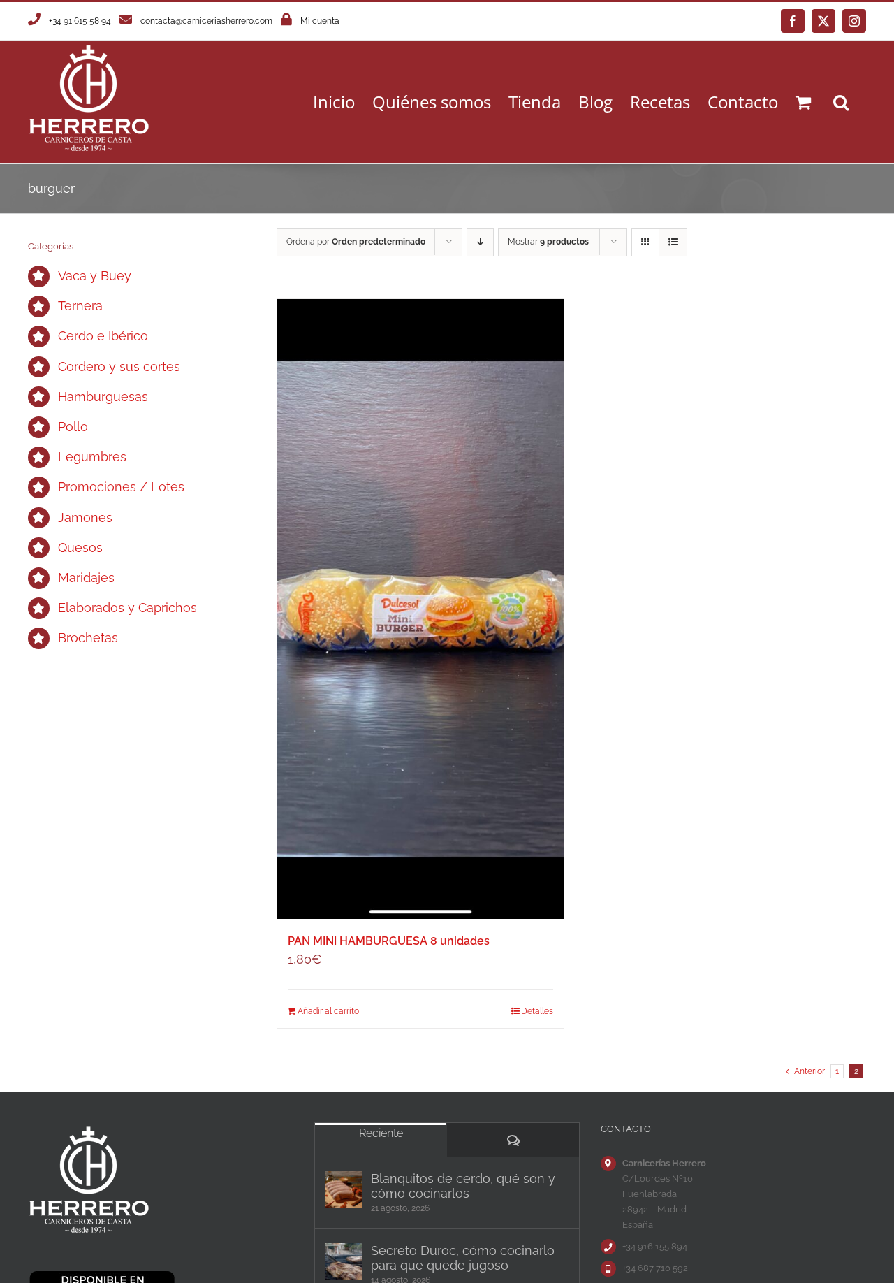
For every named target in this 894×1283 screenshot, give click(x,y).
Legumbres (92, 456)
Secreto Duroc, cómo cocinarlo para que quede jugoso (463, 1258)
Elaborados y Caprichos (127, 607)
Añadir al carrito (328, 1011)
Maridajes (86, 577)
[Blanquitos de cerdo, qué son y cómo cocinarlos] (343, 1189)
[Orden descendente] (480, 242)
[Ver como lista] (673, 242)
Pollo (73, 426)
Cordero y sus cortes (119, 366)
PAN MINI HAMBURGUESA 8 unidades (389, 941)
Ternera (80, 305)
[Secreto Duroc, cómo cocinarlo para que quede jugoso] (343, 1261)
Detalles (537, 1011)
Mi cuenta (319, 21)
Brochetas (88, 637)
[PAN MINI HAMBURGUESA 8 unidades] (420, 609)
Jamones (85, 517)
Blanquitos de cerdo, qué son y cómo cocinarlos (463, 1186)
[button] (841, 102)
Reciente (381, 1133)
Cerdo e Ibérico (103, 335)
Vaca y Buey (94, 275)
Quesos (80, 547)
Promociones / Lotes (121, 486)
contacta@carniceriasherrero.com (206, 21)
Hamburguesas (103, 396)
